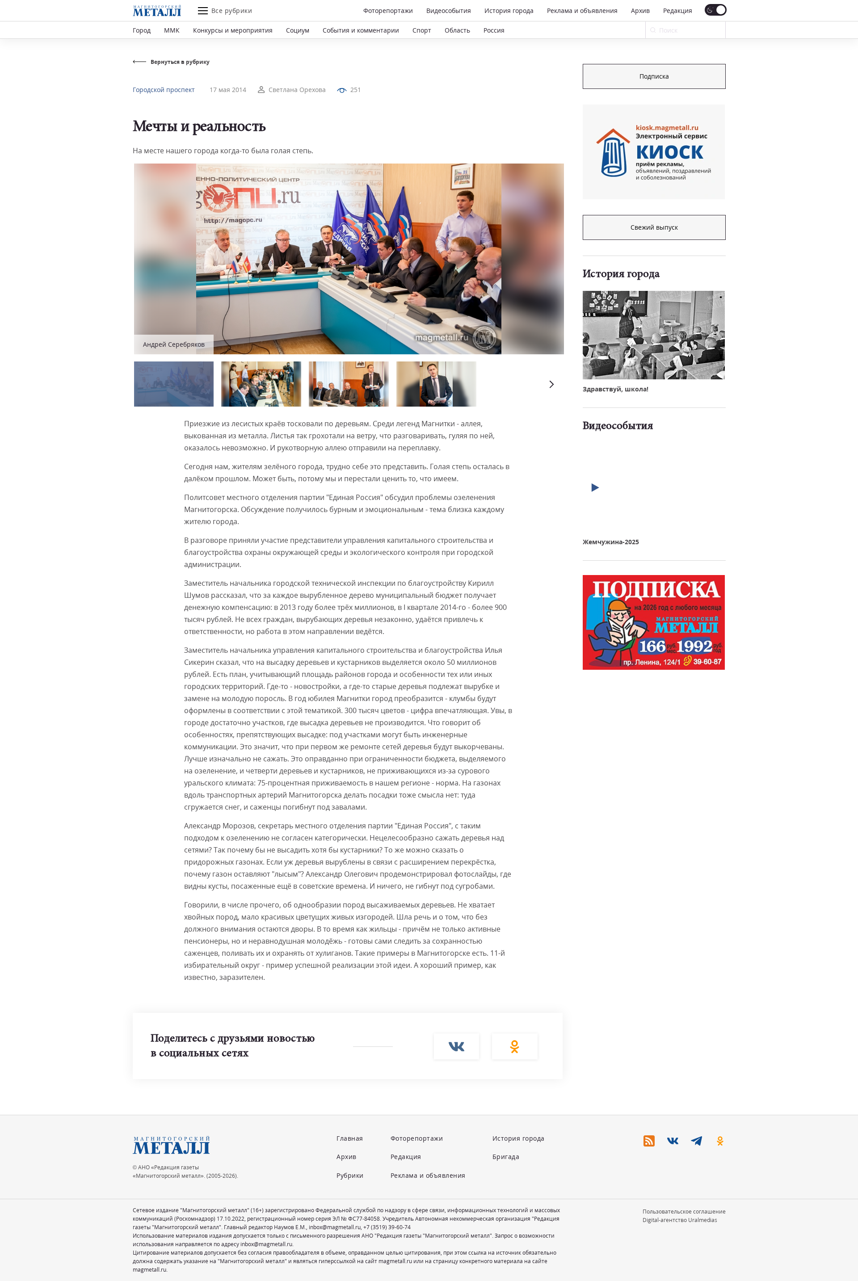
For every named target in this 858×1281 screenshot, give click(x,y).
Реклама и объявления (582, 10)
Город (142, 30)
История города (509, 10)
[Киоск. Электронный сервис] (654, 152)
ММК (172, 30)
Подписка (654, 76)
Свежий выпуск (654, 227)
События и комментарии (361, 30)
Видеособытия (448, 10)
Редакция (677, 10)
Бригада (506, 1156)
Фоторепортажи (388, 10)
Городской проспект (164, 89)
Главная (349, 1138)
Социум (297, 30)
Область (457, 30)
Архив (640, 10)
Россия (494, 30)
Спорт (421, 30)
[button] (550, 384)
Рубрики (350, 1175)
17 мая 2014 (228, 89)
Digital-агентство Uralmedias (680, 1220)
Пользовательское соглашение (684, 1211)
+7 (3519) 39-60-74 (387, 1227)
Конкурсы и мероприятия (233, 30)
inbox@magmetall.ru (335, 1227)
